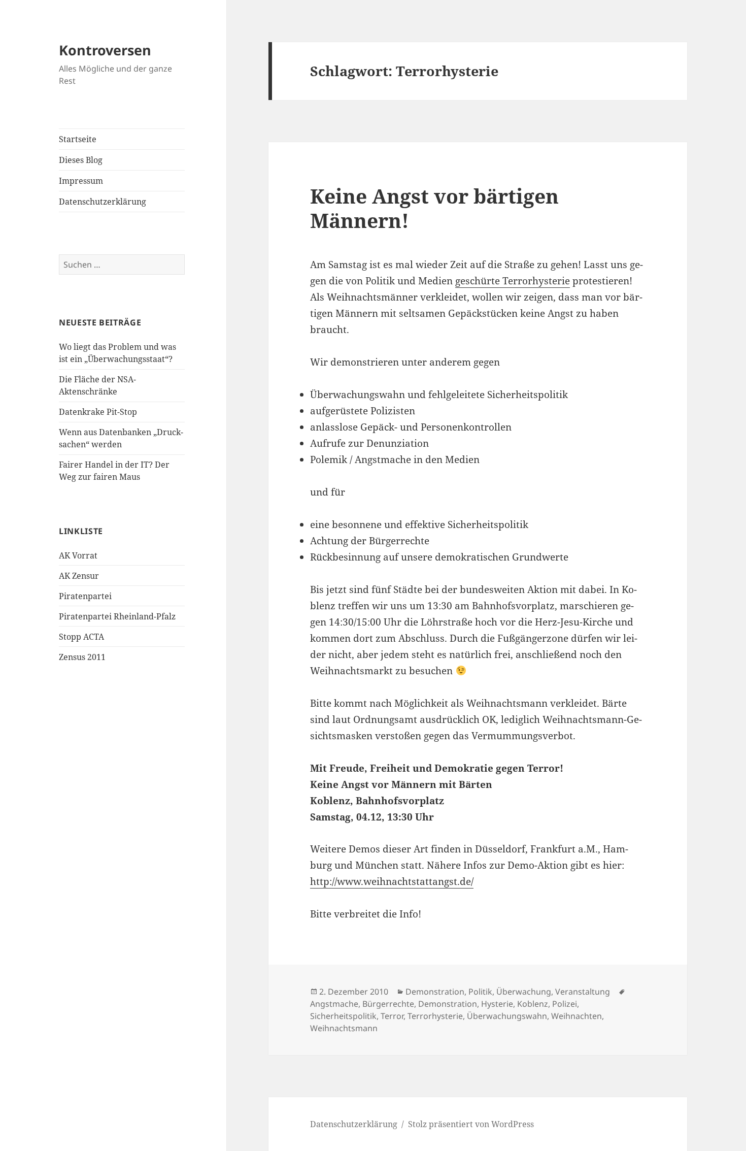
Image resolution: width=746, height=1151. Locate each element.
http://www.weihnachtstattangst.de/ (391, 881)
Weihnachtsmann (344, 1028)
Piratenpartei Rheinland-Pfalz (117, 616)
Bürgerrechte (388, 1003)
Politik (480, 991)
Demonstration (434, 991)
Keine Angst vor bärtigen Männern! (434, 208)
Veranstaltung (582, 991)
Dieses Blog (81, 160)
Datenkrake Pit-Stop (98, 411)
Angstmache (334, 1003)
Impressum (81, 180)
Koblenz (532, 1003)
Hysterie (497, 1003)
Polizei (564, 1003)
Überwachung (523, 991)
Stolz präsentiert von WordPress (471, 1124)
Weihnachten (576, 1016)
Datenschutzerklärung (102, 201)
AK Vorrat (78, 555)
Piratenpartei (85, 596)
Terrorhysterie (435, 1016)
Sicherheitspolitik (343, 1016)
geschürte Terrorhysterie (512, 280)
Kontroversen (105, 50)
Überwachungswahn (507, 1016)
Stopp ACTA (81, 636)
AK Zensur (79, 575)
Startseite (77, 139)
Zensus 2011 (82, 657)
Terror (392, 1016)
